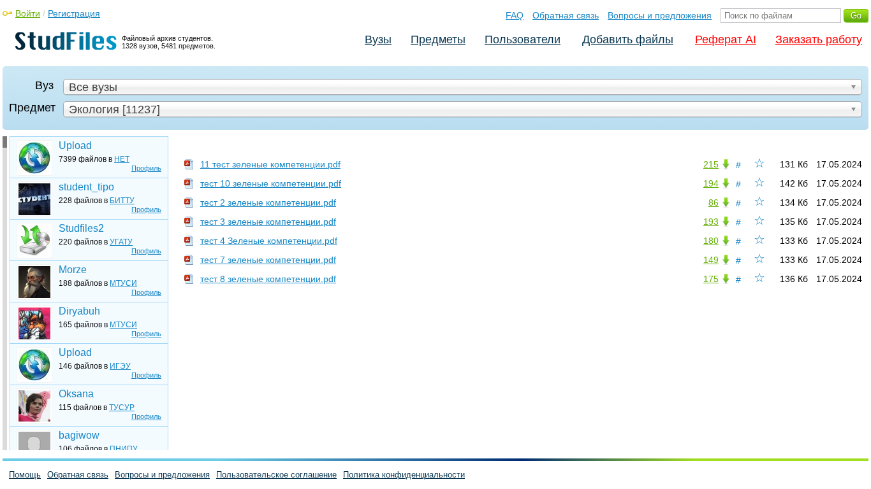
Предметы (438, 39)
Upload (75, 145)
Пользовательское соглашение (276, 474)
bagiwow (79, 435)
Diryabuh (79, 311)
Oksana (76, 393)
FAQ (514, 15)
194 (711, 183)
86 (713, 202)
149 (711, 260)
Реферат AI (725, 39)
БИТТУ (122, 200)
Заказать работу (818, 39)
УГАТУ (121, 241)
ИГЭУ (120, 366)
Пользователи (522, 39)
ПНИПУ (124, 448)
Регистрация (74, 13)
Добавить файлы (627, 39)
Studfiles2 (81, 228)
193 (711, 221)
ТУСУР (122, 407)
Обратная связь (565, 15)
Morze (73, 269)
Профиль (146, 168)
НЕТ (121, 159)
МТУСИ (123, 283)
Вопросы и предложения (660, 15)
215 (711, 164)
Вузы (378, 39)
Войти (27, 13)
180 (711, 241)
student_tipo (86, 186)
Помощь (25, 474)
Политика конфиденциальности (404, 474)
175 (711, 279)
